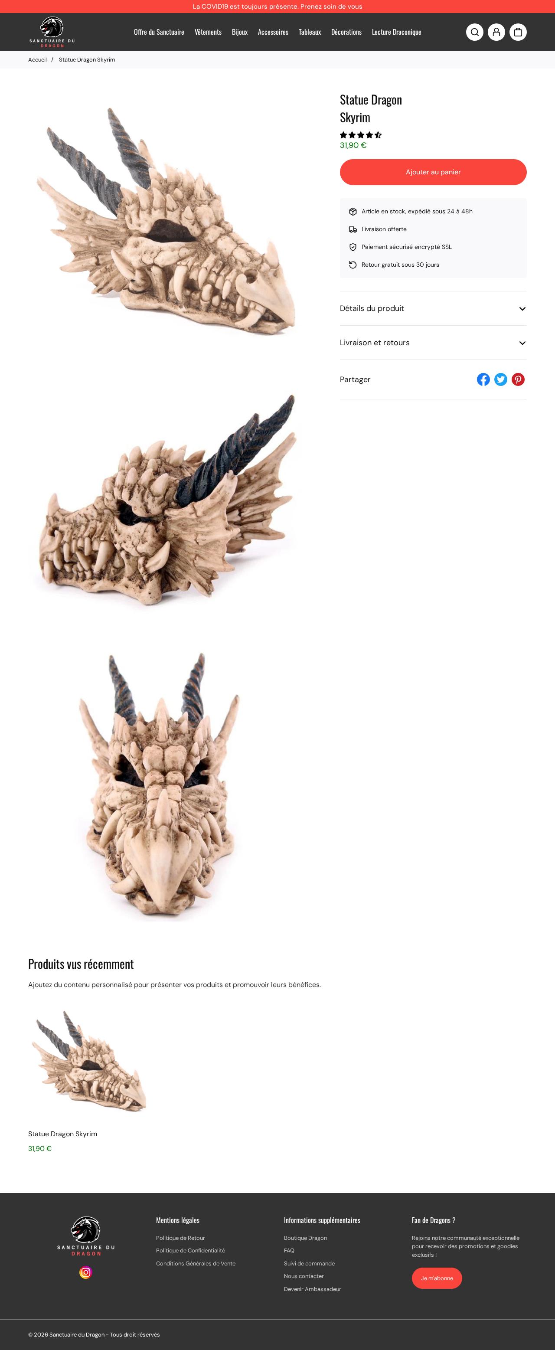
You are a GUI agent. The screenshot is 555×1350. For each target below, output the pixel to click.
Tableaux (310, 31)
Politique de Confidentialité (190, 1250)
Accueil (37, 59)
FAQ (289, 1250)
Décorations (346, 31)
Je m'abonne (437, 1278)
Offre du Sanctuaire (159, 31)
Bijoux (240, 31)
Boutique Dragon (305, 1238)
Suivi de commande (309, 1263)
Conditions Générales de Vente (195, 1263)
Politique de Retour (180, 1238)
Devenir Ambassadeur (312, 1289)
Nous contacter (304, 1276)
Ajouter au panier (433, 172)
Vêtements (208, 31)
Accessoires (273, 31)
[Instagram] (85, 1276)
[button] (361, 135)
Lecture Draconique (396, 31)
